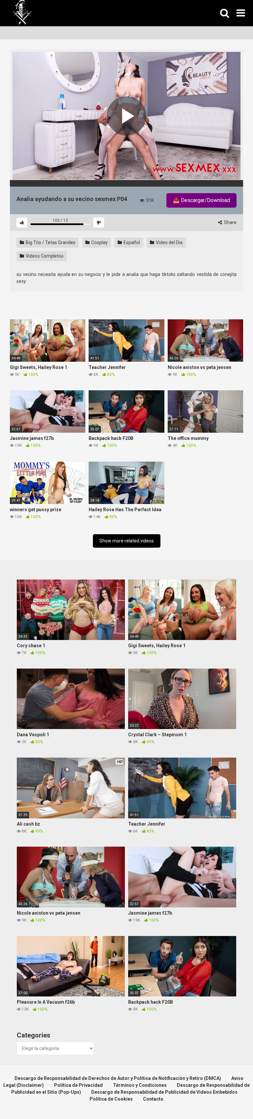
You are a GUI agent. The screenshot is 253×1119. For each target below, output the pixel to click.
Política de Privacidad (78, 1085)
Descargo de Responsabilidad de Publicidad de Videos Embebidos (164, 1092)
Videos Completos (44, 256)
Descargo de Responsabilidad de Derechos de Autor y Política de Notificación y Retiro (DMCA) (117, 1078)
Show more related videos (126, 540)
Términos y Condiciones (140, 1085)
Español (131, 242)
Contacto (153, 1099)
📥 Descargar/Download (201, 200)
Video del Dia (169, 242)
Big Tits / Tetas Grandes (50, 242)
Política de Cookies (111, 1099)
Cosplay (99, 242)
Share (230, 222)
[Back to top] (231, 1099)
